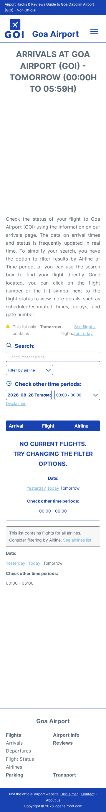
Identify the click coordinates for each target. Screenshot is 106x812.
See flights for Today (85, 330)
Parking (14, 775)
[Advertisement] (53, 156)
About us (53, 800)
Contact (88, 794)
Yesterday (36, 488)
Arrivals (14, 743)
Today (53, 488)
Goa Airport (55, 34)
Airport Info (66, 735)
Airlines (14, 767)
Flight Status (20, 759)
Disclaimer (69, 794)
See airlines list (77, 539)
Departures (18, 751)
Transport (64, 775)
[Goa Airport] (14, 28)
